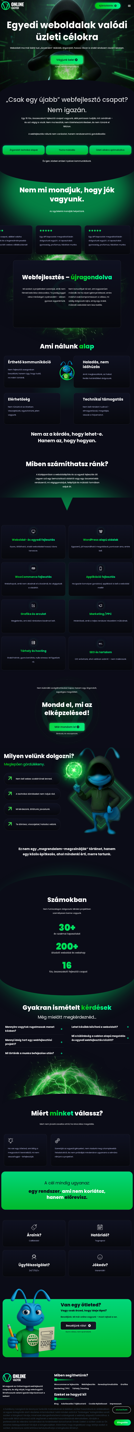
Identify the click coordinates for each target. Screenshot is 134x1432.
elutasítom (121, 1409)
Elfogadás (122, 1422)
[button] (129, 6)
